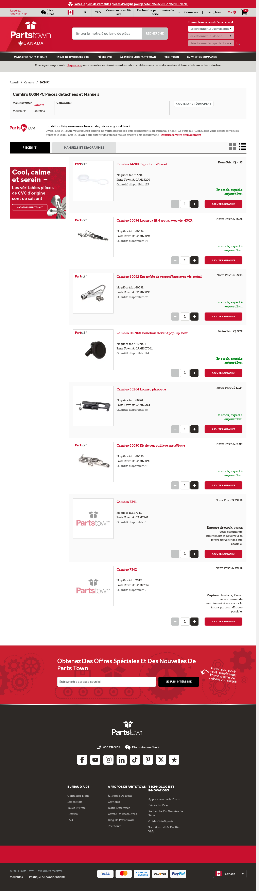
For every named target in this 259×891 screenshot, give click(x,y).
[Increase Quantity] (194, 204)
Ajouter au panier (223, 204)
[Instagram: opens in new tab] (108, 760)
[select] (229, 874)
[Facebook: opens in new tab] (82, 760)
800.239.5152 (18, 14)
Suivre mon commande (202, 56)
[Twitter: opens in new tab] (161, 760)
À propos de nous (120, 795)
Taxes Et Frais (76, 807)
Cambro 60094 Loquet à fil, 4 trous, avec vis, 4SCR (154, 220)
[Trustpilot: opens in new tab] (174, 760)
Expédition (74, 801)
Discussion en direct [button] (145, 747)
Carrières (114, 801)
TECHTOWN (171, 56)
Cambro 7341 (127, 502)
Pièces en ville (158, 805)
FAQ (70, 820)
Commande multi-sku (118, 12)
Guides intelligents (160, 821)
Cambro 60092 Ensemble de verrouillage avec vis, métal (159, 277)
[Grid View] (232, 146)
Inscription (213, 12)
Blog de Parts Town (121, 820)
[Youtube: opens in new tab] (95, 760)
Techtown (114, 826)
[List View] (242, 146)
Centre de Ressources (122, 813)
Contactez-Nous (78, 795)
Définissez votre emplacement (181, 135)
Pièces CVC (105, 56)
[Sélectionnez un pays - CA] (70, 12)
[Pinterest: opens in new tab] (148, 760)
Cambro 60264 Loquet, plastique (141, 389)
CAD (98, 12)
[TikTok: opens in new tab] (135, 760)
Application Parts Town (163, 799)
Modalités (16, 876)
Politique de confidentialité (47, 876)
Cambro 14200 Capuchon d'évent (142, 164)
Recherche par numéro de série (155, 12)
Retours (72, 813)
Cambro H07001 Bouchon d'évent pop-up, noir (152, 333)
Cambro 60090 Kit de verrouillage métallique (151, 445)
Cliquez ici (74, 65)
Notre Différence (119, 807)
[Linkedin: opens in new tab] (122, 760)
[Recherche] (238, 43)
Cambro (39, 104)
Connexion (192, 12)
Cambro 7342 (127, 569)
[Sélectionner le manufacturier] (211, 28)
